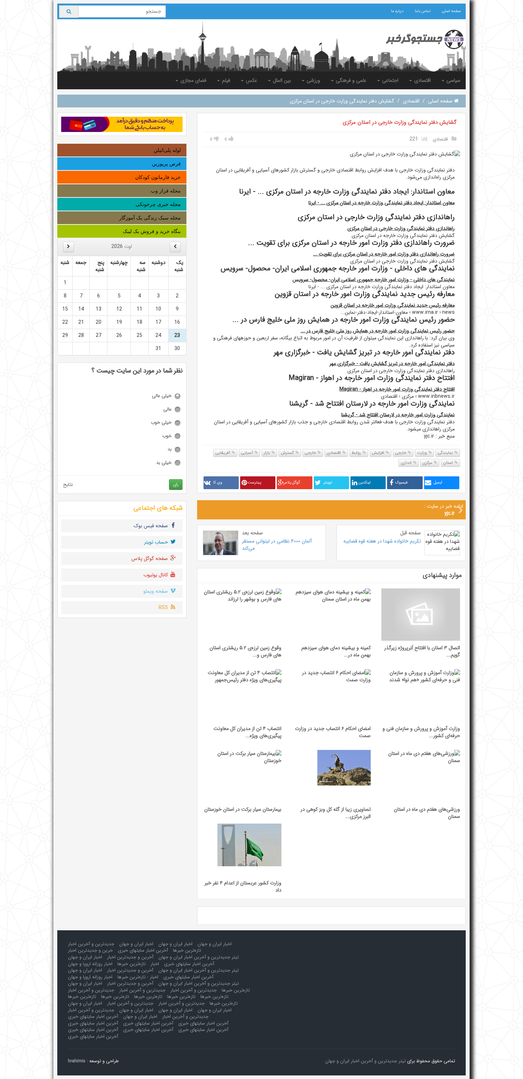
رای (176, 484)
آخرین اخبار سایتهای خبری (143, 950)
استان (448, 462)
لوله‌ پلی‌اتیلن (167, 150)
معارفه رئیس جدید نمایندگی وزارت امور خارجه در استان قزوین (393, 305)
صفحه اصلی (451, 11)
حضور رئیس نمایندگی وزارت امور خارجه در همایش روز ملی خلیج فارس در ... (378, 331)
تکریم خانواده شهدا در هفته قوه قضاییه (382, 541)
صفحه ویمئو (156, 591)
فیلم (225, 80)
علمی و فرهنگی (350, 80)
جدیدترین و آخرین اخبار (91, 944)
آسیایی (247, 452)
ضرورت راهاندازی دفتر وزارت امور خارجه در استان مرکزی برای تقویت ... (384, 254)
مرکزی (428, 462)
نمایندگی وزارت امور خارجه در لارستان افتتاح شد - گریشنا (398, 415)
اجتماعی (389, 80)
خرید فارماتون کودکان (158, 177)
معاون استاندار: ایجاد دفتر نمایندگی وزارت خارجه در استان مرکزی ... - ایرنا (381, 203)
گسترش (288, 452)
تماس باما (422, 11)
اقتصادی (422, 80)
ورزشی (312, 80)
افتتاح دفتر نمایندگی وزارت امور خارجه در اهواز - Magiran (397, 389)
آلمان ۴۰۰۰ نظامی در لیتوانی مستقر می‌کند (277, 544)
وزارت (422, 452)
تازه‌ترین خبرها (187, 950)
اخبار (154, 964)
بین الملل (281, 80)
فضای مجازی (192, 80)
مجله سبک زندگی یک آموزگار (150, 218)
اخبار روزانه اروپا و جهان (90, 964)
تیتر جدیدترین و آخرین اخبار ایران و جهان (198, 957)
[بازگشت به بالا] (14, 1064)
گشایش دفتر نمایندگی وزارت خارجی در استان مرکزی (399, 122)
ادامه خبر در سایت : (443, 509)
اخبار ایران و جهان (214, 944)
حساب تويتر (156, 542)
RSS (164, 608)
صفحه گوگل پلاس (150, 558)
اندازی (407, 462)
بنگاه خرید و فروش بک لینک (152, 231)
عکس (250, 80)
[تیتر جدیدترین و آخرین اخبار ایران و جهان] (419, 39)
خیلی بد (163, 463)
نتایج (68, 484)
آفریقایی (223, 452)
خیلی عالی (161, 396)
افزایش (379, 452)
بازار (267, 452)
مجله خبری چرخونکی (158, 204)
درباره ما (397, 11)
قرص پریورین (166, 163)
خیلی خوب (161, 422)
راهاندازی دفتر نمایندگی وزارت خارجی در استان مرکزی (401, 228)
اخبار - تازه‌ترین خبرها (137, 977)
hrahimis (76, 1061)
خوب (166, 436)
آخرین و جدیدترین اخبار (130, 957)
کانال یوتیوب (156, 575)
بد (169, 449)
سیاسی (452, 80)
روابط (357, 452)
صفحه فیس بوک (151, 526)
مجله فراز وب (166, 191)
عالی (167, 409)
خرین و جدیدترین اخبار (90, 950)
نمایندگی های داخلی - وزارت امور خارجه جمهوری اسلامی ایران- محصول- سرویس (373, 280)
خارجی (401, 452)
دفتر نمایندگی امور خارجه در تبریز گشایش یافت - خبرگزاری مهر (392, 363)
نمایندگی (446, 452)
